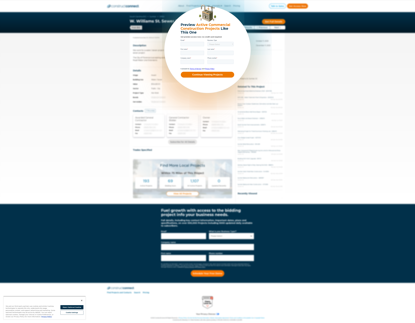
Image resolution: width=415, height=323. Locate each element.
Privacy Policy (46, 316)
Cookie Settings (72, 312)
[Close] (81, 300)
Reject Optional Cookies (72, 307)
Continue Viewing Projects (207, 74)
